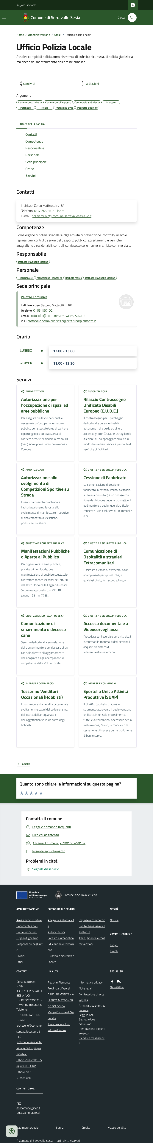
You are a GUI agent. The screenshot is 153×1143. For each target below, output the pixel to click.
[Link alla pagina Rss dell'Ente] (119, 981)
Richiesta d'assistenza (91, 1040)
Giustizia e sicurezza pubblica (61, 959)
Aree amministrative (29, 920)
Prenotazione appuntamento (92, 1031)
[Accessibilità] (12, 1131)
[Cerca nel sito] (131, 17)
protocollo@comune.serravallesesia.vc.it (57, 315)
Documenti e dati (27, 926)
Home (20, 34)
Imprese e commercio (92, 920)
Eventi (114, 951)
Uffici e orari (23, 1072)
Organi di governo (27, 938)
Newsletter (117, 987)
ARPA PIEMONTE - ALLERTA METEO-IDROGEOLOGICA (61, 1000)
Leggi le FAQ (86, 1015)
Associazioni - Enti (59, 1024)
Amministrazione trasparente (92, 1007)
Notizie (114, 920)
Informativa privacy (91, 982)
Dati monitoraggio (27, 1127)
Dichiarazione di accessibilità (91, 997)
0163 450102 (43, 310)
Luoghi (114, 945)
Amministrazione (39, 34)
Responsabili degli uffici (29, 947)
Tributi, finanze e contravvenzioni (92, 941)
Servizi (60, 1127)
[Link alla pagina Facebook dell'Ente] (112, 981)
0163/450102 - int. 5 (49, 210)
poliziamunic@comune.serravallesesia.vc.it (61, 215)
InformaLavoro (57, 1030)
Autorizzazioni (56, 932)
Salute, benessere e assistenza (92, 929)
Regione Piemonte (26, 5)
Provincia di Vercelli (59, 988)
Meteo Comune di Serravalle (61, 1015)
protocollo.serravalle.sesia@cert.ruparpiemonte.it (61, 320)
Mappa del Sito (117, 1127)
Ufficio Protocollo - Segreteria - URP (29, 1063)
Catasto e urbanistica (61, 938)
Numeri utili (23, 1078)
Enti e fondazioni (26, 932)
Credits (86, 1127)
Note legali (85, 988)
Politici (20, 956)
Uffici (57, 34)
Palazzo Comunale (34, 296)
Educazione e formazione (61, 947)
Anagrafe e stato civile (61, 923)
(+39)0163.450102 (28, 1015)
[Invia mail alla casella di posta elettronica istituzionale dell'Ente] (29, 1028)
